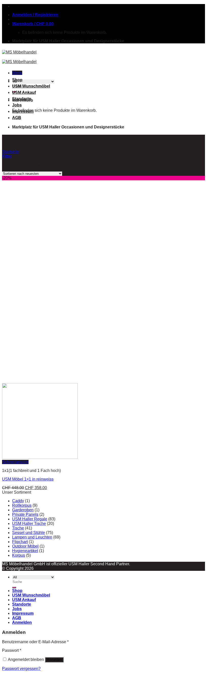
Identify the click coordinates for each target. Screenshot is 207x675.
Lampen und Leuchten (32, 537)
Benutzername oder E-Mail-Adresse (35, 642)
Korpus (18, 555)
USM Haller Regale (29, 519)
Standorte (21, 99)
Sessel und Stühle (28, 532)
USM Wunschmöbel (31, 86)
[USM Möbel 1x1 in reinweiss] (40, 457)
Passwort (11, 650)
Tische (18, 528)
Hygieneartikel (25, 551)
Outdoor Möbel (25, 546)
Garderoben (23, 510)
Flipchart (20, 542)
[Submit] (14, 587)
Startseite (10, 152)
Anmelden (54, 660)
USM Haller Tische (29, 523)
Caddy (18, 501)
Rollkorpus (22, 505)
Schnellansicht (15, 462)
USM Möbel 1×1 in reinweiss (28, 479)
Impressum (23, 111)
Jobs (17, 105)
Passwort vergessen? (21, 668)
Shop (17, 80)
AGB (16, 118)
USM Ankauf (24, 92)
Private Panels (25, 514)
